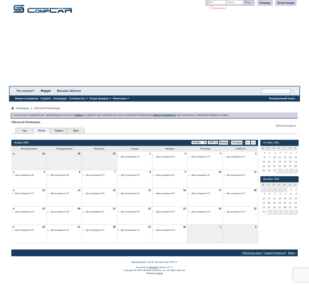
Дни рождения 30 (95, 193)
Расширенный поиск (282, 98)
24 (220, 209)
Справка (45, 98)
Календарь (60, 98)
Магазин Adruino (69, 91)
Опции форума (98, 98)
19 (43, 209)
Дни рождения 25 (130, 157)
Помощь (265, 3)
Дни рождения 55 (200, 193)
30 (79, 154)
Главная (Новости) (275, 253)
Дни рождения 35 (200, 175)
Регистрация (285, 3)
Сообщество (77, 98)
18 (255, 190)
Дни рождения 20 (24, 230)
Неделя (59, 131)
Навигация (119, 98)
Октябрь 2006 (271, 142)
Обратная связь (252, 253)
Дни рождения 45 (165, 193)
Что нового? (25, 91)
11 (255, 172)
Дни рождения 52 (236, 193)
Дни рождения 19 (236, 157)
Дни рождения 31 (24, 193)
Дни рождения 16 (95, 230)
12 (43, 190)
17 (220, 190)
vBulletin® (154, 267)
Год (24, 131)
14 (114, 190)
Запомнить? (219, 8)
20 (79, 209)
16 (184, 190)
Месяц (41, 131)
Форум (46, 91)
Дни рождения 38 (59, 175)
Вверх (291, 253)
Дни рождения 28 (24, 175)
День (76, 131)
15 (149, 190)
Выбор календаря (285, 126)
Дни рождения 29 (95, 175)
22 (149, 209)
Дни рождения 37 (200, 157)
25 (255, 209)
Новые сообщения (26, 98)
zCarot (159, 273)
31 (114, 154)
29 (43, 154)
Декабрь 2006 (271, 179)
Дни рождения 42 (24, 212)
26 (43, 227)
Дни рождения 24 (165, 157)
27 (79, 227)
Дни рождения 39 (236, 212)
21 (114, 209)
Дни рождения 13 (130, 230)
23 (184, 209)
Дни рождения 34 (130, 193)
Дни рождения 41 (236, 175)
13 (79, 190)
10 (220, 172)
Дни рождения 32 (200, 212)
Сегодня (236, 142)
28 (114, 227)
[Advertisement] (141, 51)
